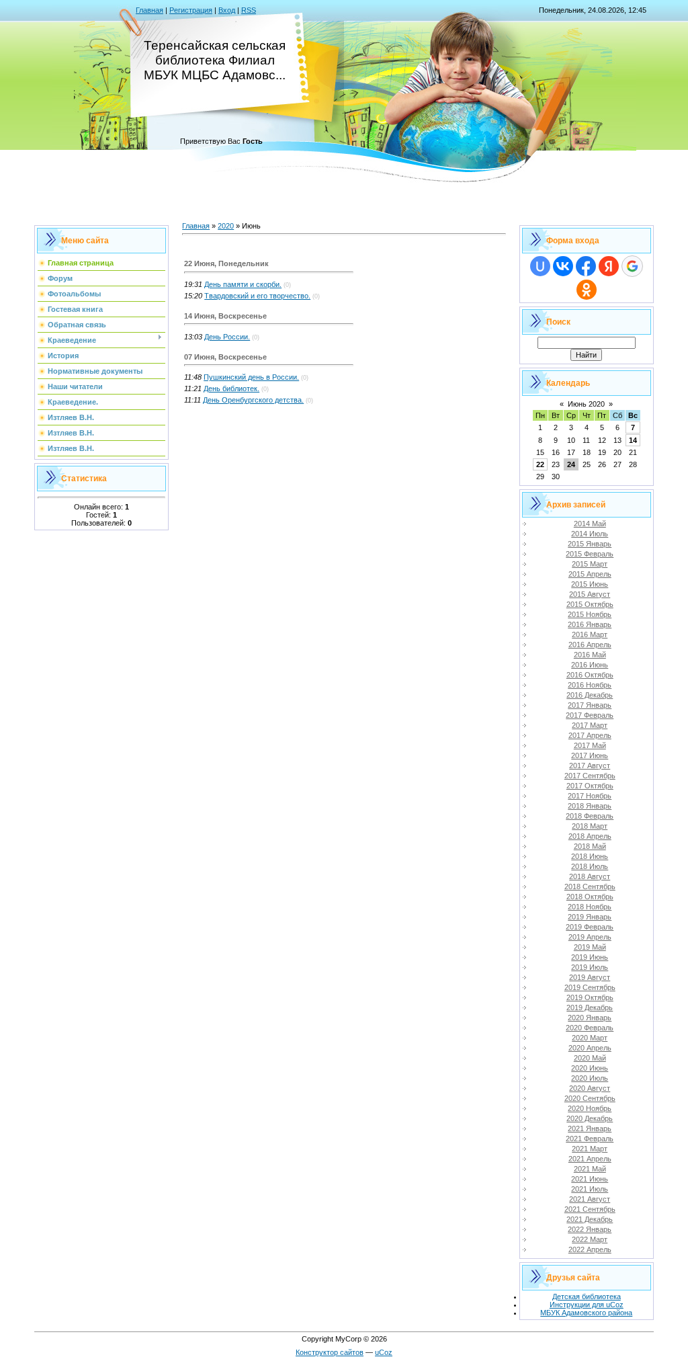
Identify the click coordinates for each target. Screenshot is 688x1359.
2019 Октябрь (589, 997)
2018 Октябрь (589, 897)
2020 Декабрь (589, 1118)
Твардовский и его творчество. (257, 296)
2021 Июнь (589, 1179)
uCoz (383, 1352)
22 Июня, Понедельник (226, 263)
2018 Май (590, 846)
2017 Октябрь (589, 786)
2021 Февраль (589, 1139)
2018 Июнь (589, 856)
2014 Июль (589, 534)
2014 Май (590, 524)
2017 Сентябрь (589, 776)
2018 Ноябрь (589, 907)
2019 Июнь (589, 957)
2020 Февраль (589, 1028)
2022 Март (589, 1239)
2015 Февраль (589, 554)
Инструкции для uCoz (587, 1305)
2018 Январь (589, 806)
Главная (149, 10)
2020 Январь (589, 1018)
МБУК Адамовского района (586, 1313)
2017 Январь (589, 705)
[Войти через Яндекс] (609, 266)
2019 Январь (589, 917)
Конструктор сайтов (329, 1352)
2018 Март (589, 826)
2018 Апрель (589, 836)
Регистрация (190, 10)
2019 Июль (589, 967)
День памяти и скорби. (243, 284)
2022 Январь (589, 1229)
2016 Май (590, 655)
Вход (226, 10)
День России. (227, 337)
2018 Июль (589, 866)
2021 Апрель (589, 1159)
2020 (226, 226)
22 (540, 464)
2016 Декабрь (589, 695)
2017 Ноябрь (589, 796)
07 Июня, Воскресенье (225, 357)
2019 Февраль (589, 927)
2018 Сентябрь (589, 886)
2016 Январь (589, 624)
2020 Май (590, 1058)
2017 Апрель (589, 735)
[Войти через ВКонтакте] (563, 266)
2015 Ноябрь (589, 614)
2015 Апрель (589, 574)
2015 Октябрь (589, 604)
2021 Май (590, 1169)
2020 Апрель (589, 1048)
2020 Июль (589, 1078)
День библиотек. (231, 388)
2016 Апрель (589, 645)
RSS (248, 10)
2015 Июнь (589, 584)
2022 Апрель (589, 1249)
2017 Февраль (589, 715)
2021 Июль (589, 1189)
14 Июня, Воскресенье (225, 316)
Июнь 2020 (586, 404)
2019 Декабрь (589, 1007)
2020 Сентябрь (589, 1098)
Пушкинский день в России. (251, 377)
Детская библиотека (586, 1296)
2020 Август (589, 1088)
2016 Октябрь (589, 675)
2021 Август (589, 1199)
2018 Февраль (589, 816)
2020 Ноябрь (589, 1108)
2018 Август (589, 876)
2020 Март (589, 1038)
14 (633, 440)
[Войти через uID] (540, 266)
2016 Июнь (589, 665)
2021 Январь (589, 1128)
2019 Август (589, 977)
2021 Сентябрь (589, 1209)
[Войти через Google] (632, 266)
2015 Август (589, 594)
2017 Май (590, 745)
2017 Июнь (589, 755)
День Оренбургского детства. (253, 400)
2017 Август (589, 765)
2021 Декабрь (589, 1219)
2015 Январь (589, 544)
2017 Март (589, 725)
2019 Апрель (589, 937)
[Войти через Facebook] (586, 266)
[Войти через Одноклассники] (586, 290)
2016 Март (589, 634)
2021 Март (589, 1149)
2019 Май (590, 947)
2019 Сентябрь (589, 987)
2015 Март (589, 564)
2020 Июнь (589, 1068)
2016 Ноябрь (589, 685)
